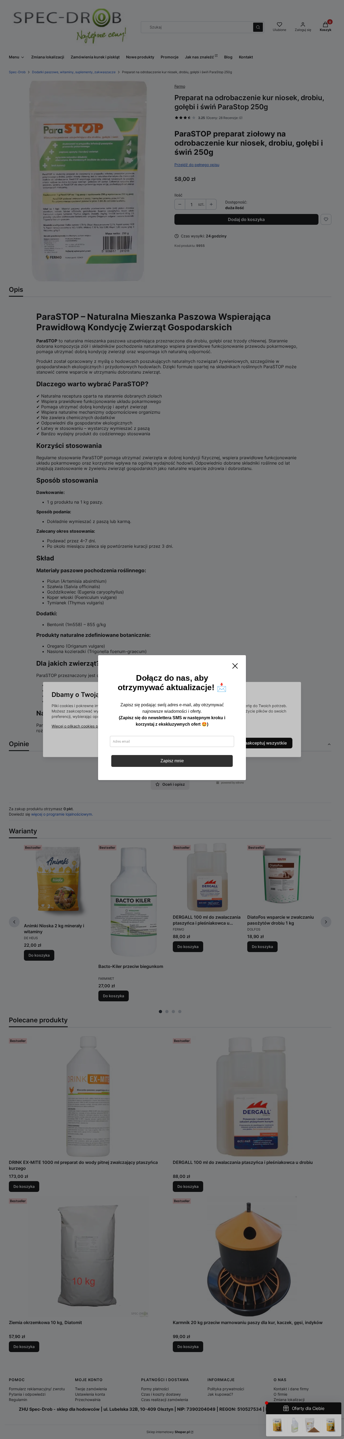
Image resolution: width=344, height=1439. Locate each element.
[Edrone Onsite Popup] (172, 719)
